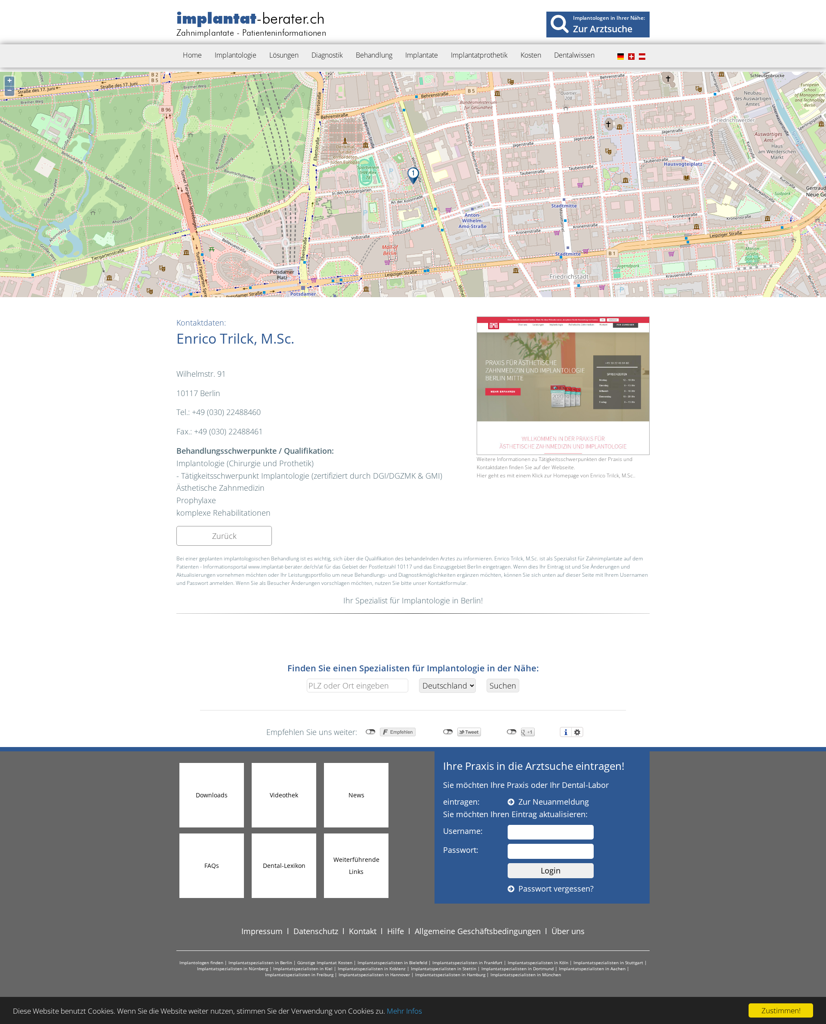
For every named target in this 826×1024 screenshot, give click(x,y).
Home (192, 55)
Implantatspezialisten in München (525, 975)
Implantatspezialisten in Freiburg (299, 975)
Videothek (284, 795)
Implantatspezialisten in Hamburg (450, 975)
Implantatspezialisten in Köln (538, 962)
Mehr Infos (404, 1011)
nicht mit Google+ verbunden (512, 732)
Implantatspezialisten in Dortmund (517, 969)
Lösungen (284, 55)
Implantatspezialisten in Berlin (260, 962)
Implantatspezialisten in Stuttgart (608, 962)
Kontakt (362, 931)
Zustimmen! (781, 1010)
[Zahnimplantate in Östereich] (641, 57)
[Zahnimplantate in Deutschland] (619, 57)
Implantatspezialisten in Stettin (443, 969)
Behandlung (374, 55)
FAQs (211, 865)
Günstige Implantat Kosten (324, 962)
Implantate (421, 55)
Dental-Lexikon (284, 865)
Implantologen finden (201, 962)
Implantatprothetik (479, 55)
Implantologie (235, 55)
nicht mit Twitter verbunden (448, 732)
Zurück (224, 536)
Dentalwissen (574, 55)
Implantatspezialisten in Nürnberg (232, 969)
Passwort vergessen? (554, 888)
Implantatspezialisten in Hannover (374, 975)
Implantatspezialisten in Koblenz (372, 969)
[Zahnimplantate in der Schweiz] (630, 57)
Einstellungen (577, 732)
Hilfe (395, 931)
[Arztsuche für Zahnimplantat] (560, 23)
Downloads (212, 795)
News (356, 795)
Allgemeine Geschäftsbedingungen (478, 931)
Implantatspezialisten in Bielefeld (392, 962)
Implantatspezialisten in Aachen (592, 969)
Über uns (568, 931)
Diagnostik (327, 55)
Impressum (262, 931)
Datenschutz (315, 931)
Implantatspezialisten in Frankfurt (467, 962)
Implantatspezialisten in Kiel (303, 969)
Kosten (531, 55)
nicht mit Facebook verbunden (371, 732)
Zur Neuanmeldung (551, 801)
